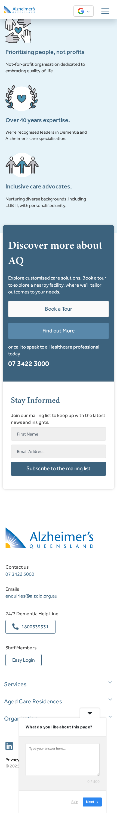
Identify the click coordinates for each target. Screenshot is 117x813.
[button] (58, 469)
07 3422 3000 (28, 363)
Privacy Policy (18, 759)
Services (15, 684)
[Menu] (105, 11)
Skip (74, 802)
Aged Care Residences (33, 701)
